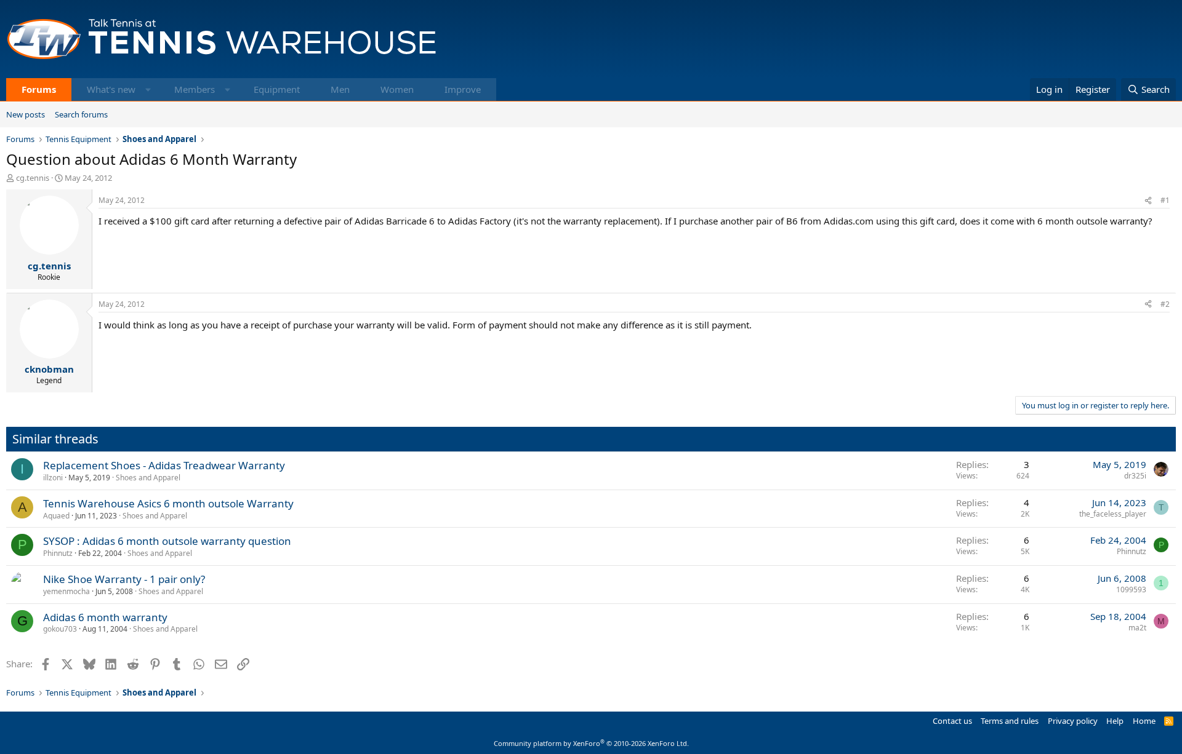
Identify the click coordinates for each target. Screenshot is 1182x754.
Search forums (81, 114)
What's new (111, 89)
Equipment (277, 89)
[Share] (1148, 201)
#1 (1165, 200)
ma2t (1137, 627)
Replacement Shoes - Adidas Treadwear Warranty (164, 465)
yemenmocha (66, 591)
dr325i (1135, 475)
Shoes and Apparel (148, 477)
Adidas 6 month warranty (105, 617)
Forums (39, 89)
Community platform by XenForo (591, 743)
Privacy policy (1073, 720)
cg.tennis (32, 177)
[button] (148, 89)
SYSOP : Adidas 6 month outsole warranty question (167, 541)
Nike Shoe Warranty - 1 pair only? (124, 579)
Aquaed (56, 515)
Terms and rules (1010, 720)
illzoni (53, 477)
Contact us (952, 720)
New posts (25, 114)
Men (340, 89)
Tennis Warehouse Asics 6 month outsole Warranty (168, 503)
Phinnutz (58, 553)
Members (194, 89)
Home (1144, 720)
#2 (1165, 304)
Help (1115, 720)
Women (397, 89)
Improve (462, 89)
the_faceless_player (1112, 514)
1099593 (1131, 589)
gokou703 (60, 629)
